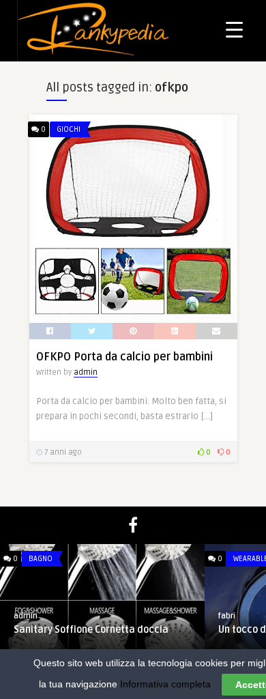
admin (86, 372)
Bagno (41, 558)
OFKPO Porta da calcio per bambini (124, 357)
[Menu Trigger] (234, 29)
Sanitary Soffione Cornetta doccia (91, 630)
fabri (226, 616)
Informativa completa (165, 684)
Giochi (68, 129)
